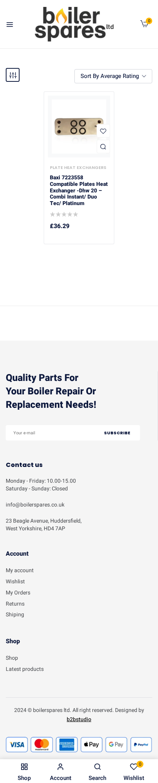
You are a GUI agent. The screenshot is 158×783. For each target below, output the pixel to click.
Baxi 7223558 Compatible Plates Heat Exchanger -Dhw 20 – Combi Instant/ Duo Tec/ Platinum (79, 191)
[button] (144, 26)
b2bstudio (79, 719)
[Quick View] (103, 146)
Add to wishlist (103, 130)
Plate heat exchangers (78, 167)
